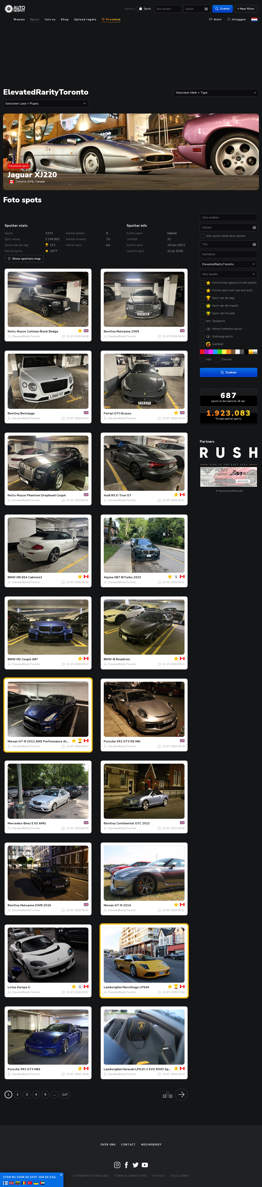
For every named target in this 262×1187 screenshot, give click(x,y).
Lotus (12, 987)
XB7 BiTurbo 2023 (127, 577)
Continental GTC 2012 (133, 823)
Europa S (23, 987)
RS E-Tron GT (121, 495)
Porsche (110, 741)
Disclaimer (180, 1176)
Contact (128, 1144)
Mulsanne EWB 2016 (35, 905)
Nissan (13, 741)
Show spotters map (26, 259)
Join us (50, 19)
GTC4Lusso (122, 413)
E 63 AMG (39, 823)
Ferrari (108, 413)
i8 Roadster (121, 659)
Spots (147, 8)
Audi (107, 495)
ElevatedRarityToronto (26, 336)
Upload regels (85, 19)
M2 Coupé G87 (27, 659)
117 (65, 1094)
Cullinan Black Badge (42, 331)
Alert (218, 19)
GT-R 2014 (123, 905)
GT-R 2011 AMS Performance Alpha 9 (46, 741)
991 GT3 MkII (30, 1069)
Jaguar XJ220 (32, 175)
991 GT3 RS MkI (128, 741)
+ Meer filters (245, 9)
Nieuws (129, 8)
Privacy (159, 1176)
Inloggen (239, 19)
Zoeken (225, 9)
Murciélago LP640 (136, 987)
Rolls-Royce (17, 331)
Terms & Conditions (130, 1176)
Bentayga (27, 413)
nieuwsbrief (151, 1144)
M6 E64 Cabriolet (29, 577)
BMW (12, 577)
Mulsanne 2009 (127, 331)
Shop (65, 19)
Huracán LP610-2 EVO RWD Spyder (149, 1069)
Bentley (110, 331)
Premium (112, 19)
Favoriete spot (18, 166)
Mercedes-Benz (19, 823)
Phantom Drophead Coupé (46, 495)
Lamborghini (113, 987)
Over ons (108, 1144)
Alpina (108, 577)
